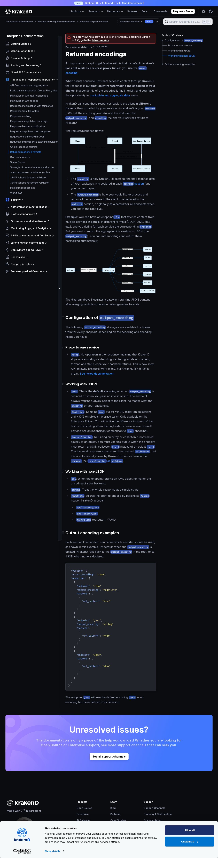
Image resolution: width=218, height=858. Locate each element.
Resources (114, 11)
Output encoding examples (180, 64)
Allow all (189, 830)
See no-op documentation (96, 373)
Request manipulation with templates (30, 131)
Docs (144, 11)
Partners (132, 11)
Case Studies (118, 820)
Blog (113, 807)
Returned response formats (94, 21)
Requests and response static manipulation (34, 141)
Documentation (153, 820)
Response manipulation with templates (31, 105)
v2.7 (136, 21)
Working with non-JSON (181, 55)
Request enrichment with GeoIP (27, 136)
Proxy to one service (180, 45)
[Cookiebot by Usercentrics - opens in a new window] (22, 851)
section (133, 183)
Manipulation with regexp (24, 100)
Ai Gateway (83, 820)
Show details (52, 851)
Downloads (160, 11)
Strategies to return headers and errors (32, 167)
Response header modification (27, 126)
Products (76, 11)
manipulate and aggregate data (110, 95)
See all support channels (109, 756)
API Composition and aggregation (29, 85)
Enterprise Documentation (19, 21)
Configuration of (183, 40)
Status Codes (17, 162)
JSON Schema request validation (28, 177)
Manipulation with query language (29, 95)
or (105, 461)
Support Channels (154, 807)
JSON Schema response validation (29, 182)
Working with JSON (179, 50)
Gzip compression (20, 157)
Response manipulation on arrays (29, 121)
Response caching (20, 116)
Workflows (16, 192)
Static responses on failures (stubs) (30, 172)
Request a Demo (183, 11)
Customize (187, 841)
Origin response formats (23, 146)
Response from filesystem (24, 111)
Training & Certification (158, 814)
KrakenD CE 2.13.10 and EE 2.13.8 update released (110, 3)
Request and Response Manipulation (56, 21)
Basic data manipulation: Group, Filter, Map (34, 90)
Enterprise (83, 814)
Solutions (94, 11)
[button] (31, 44)
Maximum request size (22, 187)
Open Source (84, 807)
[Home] (18, 11)
